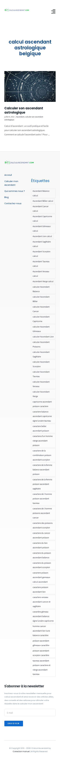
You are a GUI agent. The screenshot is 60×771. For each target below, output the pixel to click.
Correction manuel (21, 751)
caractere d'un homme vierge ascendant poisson (43, 441)
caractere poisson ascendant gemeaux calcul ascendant (41, 577)
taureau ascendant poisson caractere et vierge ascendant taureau (41, 667)
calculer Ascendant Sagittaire (41, 354)
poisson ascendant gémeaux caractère (41, 643)
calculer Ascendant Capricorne (41, 319)
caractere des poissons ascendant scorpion (43, 525)
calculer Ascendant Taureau (41, 374)
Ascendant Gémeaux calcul (42, 228)
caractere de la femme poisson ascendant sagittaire (42, 484)
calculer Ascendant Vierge (41, 394)
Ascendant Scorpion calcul (41, 253)
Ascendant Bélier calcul (43, 200)
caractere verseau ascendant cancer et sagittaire (41, 602)
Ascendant (20, 116)
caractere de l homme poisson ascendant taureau (42, 498)
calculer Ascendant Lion (43, 336)
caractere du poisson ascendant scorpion (42, 565)
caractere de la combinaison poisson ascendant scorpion (42, 455)
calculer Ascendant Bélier (41, 299)
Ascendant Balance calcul (41, 193)
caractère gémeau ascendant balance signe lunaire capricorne (43, 616)
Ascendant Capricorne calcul (42, 218)
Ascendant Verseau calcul (41, 273)
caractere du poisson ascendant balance (42, 555)
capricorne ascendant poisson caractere (42, 404)
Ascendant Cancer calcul (40, 208)
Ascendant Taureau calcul (41, 263)
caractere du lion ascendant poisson (41, 545)
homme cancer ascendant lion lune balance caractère (41, 631)
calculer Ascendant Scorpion (41, 364)
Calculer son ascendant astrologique (23, 110)
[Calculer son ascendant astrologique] (30, 86)
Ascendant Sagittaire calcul (42, 244)
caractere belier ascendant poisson (41, 428)
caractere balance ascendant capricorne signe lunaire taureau (42, 416)
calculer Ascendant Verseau (41, 384)
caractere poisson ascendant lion (40, 589)
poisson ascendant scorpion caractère (41, 653)
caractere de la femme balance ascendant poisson (42, 469)
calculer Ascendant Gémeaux (41, 329)
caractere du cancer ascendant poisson (41, 535)
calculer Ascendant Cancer (41, 309)
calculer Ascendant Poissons (41, 344)
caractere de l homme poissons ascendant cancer (42, 513)
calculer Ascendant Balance (41, 289)
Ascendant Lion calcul (42, 236)
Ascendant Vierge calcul (43, 281)
